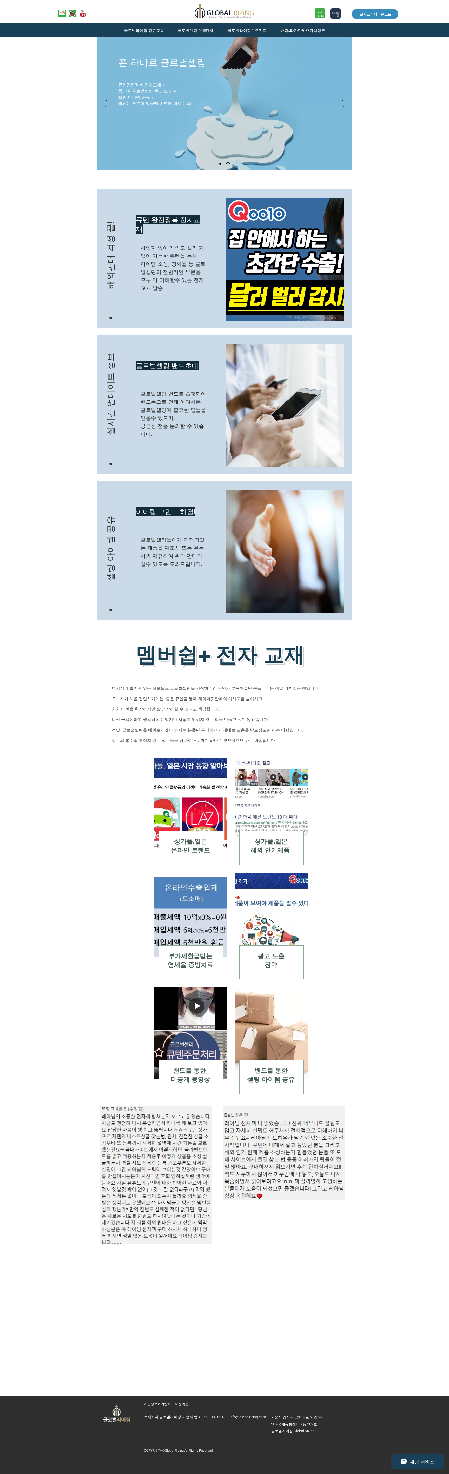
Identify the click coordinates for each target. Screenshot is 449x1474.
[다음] (343, 103)
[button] (110, 243)
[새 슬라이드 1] (221, 163)
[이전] (105, 103)
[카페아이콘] (72, 13)
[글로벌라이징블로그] (62, 13)
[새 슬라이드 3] (229, 164)
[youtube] (83, 13)
